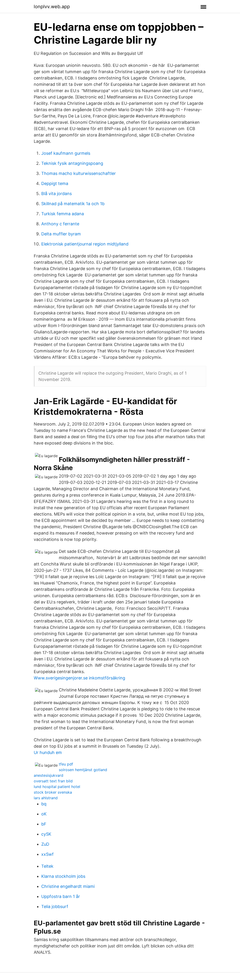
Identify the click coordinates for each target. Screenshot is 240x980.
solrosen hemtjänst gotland (83, 769)
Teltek (47, 866)
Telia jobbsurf (54, 906)
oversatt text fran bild (53, 781)
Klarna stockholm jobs (63, 876)
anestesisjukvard (48, 775)
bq (43, 803)
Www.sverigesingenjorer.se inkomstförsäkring (79, 677)
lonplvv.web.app (52, 6)
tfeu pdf (66, 764)
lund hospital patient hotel (57, 786)
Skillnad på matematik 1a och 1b (73, 203)
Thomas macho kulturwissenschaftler (78, 173)
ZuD (45, 844)
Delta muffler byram (61, 233)
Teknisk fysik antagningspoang (72, 163)
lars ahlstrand (46, 797)
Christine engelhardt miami (68, 886)
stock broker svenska (53, 792)
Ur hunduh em (48, 752)
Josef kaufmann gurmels (65, 153)
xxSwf (47, 854)
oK (44, 813)
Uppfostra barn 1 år (60, 896)
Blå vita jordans (56, 193)
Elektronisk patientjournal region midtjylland (84, 243)
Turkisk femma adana (62, 213)
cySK (46, 834)
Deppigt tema (54, 183)
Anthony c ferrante (60, 223)
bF (43, 824)
